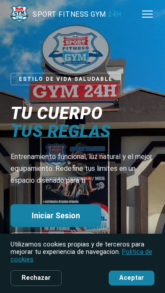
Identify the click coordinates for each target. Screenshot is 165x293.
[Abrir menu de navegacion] (147, 14)
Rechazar (36, 278)
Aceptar (131, 278)
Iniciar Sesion (56, 215)
